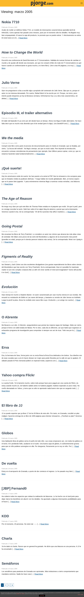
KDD (5, 516)
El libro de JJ (12, 405)
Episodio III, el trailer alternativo (27, 113)
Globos (7, 433)
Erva (5, 347)
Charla (7, 538)
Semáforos (10, 563)
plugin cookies (80, 594)
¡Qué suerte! (12, 168)
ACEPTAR (42, 595)
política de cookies (20, 593)
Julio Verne (11, 83)
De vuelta (9, 463)
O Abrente (10, 317)
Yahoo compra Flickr (18, 375)
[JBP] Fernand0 (14, 488)
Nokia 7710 (10, 22)
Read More (23, 38)
